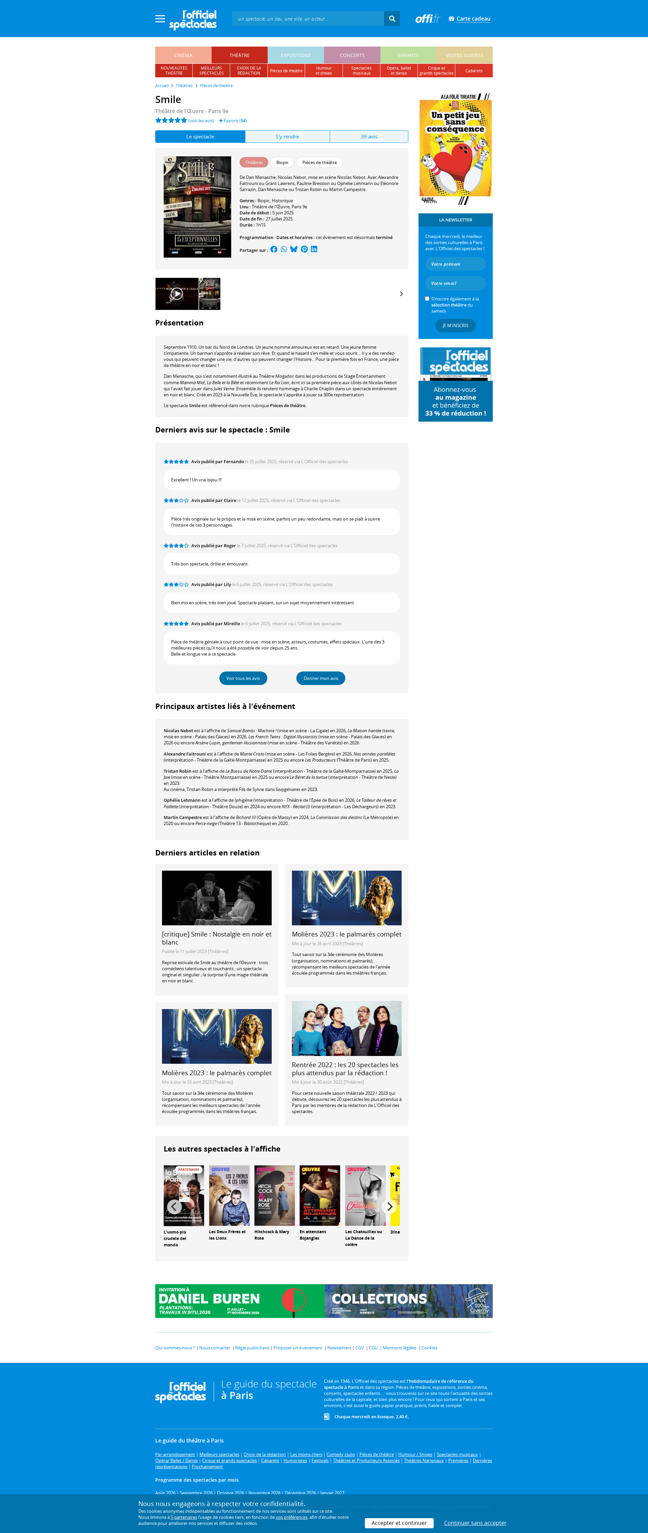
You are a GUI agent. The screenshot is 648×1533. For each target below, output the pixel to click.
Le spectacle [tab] (200, 136)
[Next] (401, 294)
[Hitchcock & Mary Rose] (274, 1195)
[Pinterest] (304, 250)
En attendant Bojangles (313, 1235)
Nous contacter (214, 1348)
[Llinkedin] (314, 250)
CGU (373, 1348)
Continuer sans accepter (475, 1523)
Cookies (429, 1348)
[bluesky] (294, 250)
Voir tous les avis (243, 678)
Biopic (264, 200)
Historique (282, 200)
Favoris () (235, 120)
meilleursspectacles (211, 70)
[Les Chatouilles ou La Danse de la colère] (365, 1195)
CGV (359, 1348)
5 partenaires (184, 1517)
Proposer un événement (297, 1348)
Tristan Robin (177, 771)
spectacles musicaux (361, 70)
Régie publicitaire (252, 1348)
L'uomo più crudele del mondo (175, 1238)
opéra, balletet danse (399, 70)
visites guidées (464, 55)
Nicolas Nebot (178, 731)
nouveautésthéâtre (174, 70)
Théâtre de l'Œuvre (271, 207)
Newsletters (339, 1348)
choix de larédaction (249, 70)
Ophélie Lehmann (182, 800)
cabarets (474, 71)
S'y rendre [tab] (287, 136)
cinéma (183, 55)
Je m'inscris (455, 325)
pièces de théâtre (286, 71)
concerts (352, 55)
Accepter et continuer (399, 1523)
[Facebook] (274, 250)
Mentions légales (399, 1348)
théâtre (240, 55)
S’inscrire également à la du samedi (455, 305)
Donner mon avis (321, 678)
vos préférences (291, 1517)
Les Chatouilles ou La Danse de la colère (363, 1238)
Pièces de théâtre (287, 405)
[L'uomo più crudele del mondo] (184, 1195)
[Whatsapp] (284, 250)
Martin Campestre (183, 817)
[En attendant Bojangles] (320, 1195)
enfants (408, 55)
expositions (296, 55)
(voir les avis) (201, 120)
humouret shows (324, 70)
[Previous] (174, 1206)
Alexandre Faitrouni (185, 754)
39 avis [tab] (369, 136)
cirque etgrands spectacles (437, 70)
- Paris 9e (191, 111)
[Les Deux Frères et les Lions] (229, 1195)
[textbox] (308, 18)
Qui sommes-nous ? (175, 1348)
